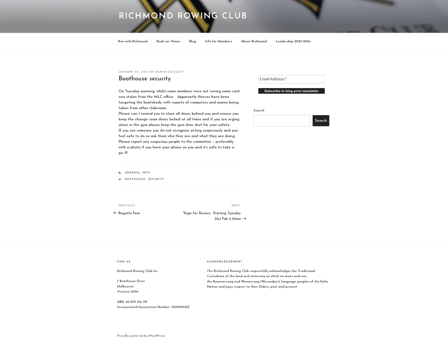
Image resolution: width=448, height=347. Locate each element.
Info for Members (218, 41)
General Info (138, 173)
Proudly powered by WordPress (141, 336)
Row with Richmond (132, 41)
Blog (192, 41)
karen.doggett (170, 72)
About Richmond (254, 41)
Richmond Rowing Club (183, 16)
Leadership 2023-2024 (293, 41)
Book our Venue (168, 41)
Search (259, 110)
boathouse (135, 179)
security (156, 179)
